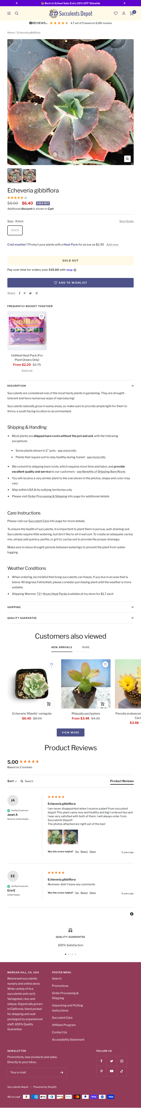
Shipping (14, 607)
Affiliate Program (64, 1025)
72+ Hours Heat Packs (52, 594)
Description (16, 385)
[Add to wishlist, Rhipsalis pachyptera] (105, 664)
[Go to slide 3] (72, 954)
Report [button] (84, 851)
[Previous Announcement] (17, 3)
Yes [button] (77, 851)
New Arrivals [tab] (61, 647)
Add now (112, 244)
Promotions (60, 986)
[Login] (123, 13)
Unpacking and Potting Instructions (67, 1008)
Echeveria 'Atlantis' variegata (32, 713)
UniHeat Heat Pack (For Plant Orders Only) (27, 358)
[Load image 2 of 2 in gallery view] (29, 175)
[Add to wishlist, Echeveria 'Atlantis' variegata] (52, 664)
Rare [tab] (86, 647)
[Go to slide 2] (68, 954)
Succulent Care (38, 521)
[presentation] (27, 330)
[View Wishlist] (116, 13)
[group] (26, 762)
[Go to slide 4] (75, 954)
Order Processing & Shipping (47, 496)
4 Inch (15, 230)
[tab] (122, 782)
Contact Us (59, 1032)
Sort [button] (10, 781)
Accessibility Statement (68, 1039)
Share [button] (93, 851)
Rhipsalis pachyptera (86, 713)
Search (57, 978)
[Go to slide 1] (65, 954)
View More (70, 732)
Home (11, 32)
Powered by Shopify (45, 1086)
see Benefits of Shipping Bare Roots (101, 471)
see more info (67, 450)
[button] (16, 13)
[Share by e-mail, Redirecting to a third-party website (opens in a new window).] (36, 293)
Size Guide (126, 221)
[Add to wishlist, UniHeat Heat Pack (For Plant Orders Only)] (41, 316)
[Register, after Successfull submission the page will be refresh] (61, 1072)
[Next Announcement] (124, 3)
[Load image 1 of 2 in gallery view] (14, 175)
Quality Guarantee (22, 617)
